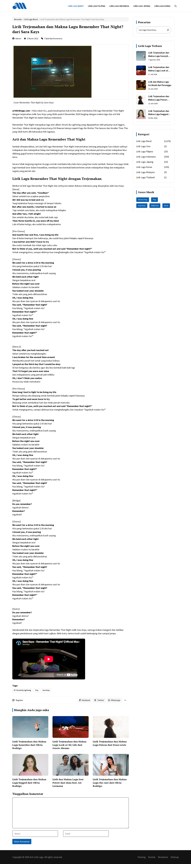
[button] (175, 6)
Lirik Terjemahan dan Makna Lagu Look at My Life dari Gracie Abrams (69, 745)
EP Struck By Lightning (22, 690)
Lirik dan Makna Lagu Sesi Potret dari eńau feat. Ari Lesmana (67, 782)
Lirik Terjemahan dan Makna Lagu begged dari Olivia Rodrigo (29, 782)
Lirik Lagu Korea (162, 6)
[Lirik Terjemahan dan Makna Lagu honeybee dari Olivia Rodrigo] (141, 56)
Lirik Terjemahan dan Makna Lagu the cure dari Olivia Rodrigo (110, 782)
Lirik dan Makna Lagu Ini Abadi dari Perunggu (159, 83)
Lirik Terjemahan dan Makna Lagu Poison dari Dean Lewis (110, 743)
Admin (18, 38)
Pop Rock (142, 205)
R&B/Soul (155, 205)
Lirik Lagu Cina (143, 146)
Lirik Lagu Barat (76, 6)
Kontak (151, 857)
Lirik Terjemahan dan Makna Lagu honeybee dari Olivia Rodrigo (29, 745)
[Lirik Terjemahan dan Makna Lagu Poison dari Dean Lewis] (141, 100)
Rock (166, 205)
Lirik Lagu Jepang (141, 6)
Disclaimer (163, 857)
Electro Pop (142, 199)
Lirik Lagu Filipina (96, 6)
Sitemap (175, 857)
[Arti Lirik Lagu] (19, 5)
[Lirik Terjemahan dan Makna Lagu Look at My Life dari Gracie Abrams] (141, 71)
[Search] (168, 30)
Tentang (141, 857)
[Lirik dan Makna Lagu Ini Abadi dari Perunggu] (141, 85)
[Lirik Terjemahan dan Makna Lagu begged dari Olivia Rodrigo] (141, 114)
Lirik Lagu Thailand (145, 177)
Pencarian (144, 22)
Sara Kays (46, 690)
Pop (36, 690)
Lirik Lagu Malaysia (145, 172)
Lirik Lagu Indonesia (119, 6)
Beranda (18, 19)
